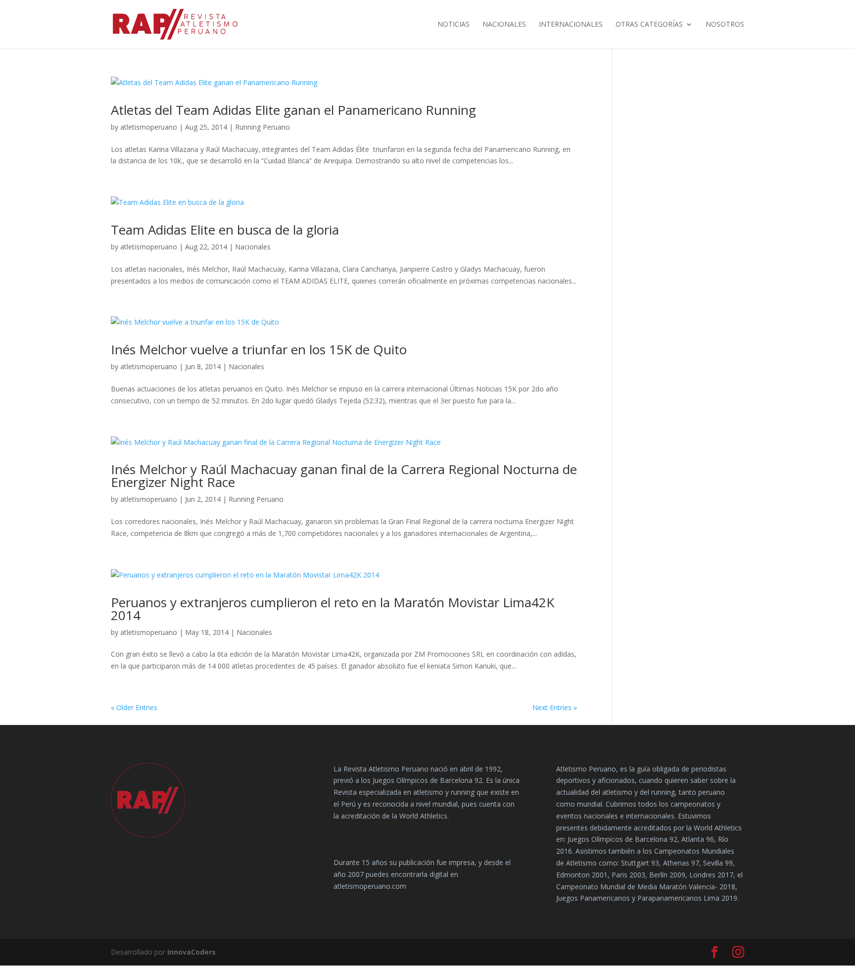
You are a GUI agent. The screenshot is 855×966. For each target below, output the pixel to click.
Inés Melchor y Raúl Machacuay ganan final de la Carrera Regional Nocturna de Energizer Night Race (344, 475)
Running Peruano (262, 127)
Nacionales (504, 25)
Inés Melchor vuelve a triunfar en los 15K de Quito (259, 349)
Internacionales (571, 25)
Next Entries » (554, 707)
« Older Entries (134, 707)
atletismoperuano (148, 127)
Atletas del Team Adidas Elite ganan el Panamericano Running (293, 110)
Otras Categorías (649, 25)
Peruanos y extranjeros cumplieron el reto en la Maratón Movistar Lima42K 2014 (332, 608)
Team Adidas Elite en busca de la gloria (225, 230)
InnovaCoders (191, 952)
